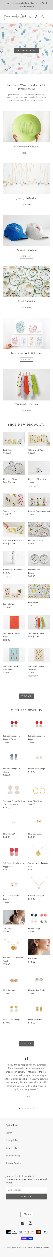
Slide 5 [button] (30, 1108)
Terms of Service (13, 1163)
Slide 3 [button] (25, 1108)
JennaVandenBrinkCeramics (22, 1247)
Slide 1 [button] (19, 1108)
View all (26, 696)
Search (9, 1132)
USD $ (26, 1214)
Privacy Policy (12, 1140)
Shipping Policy (13, 1155)
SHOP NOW (26, 204)
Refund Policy (12, 1148)
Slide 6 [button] (33, 1108)
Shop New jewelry (26, 50)
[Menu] (48, 16)
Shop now (26, 153)
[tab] (19, 1108)
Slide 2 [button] (22, 1108)
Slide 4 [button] (28, 1108)
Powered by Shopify (41, 1247)
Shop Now (26, 411)
